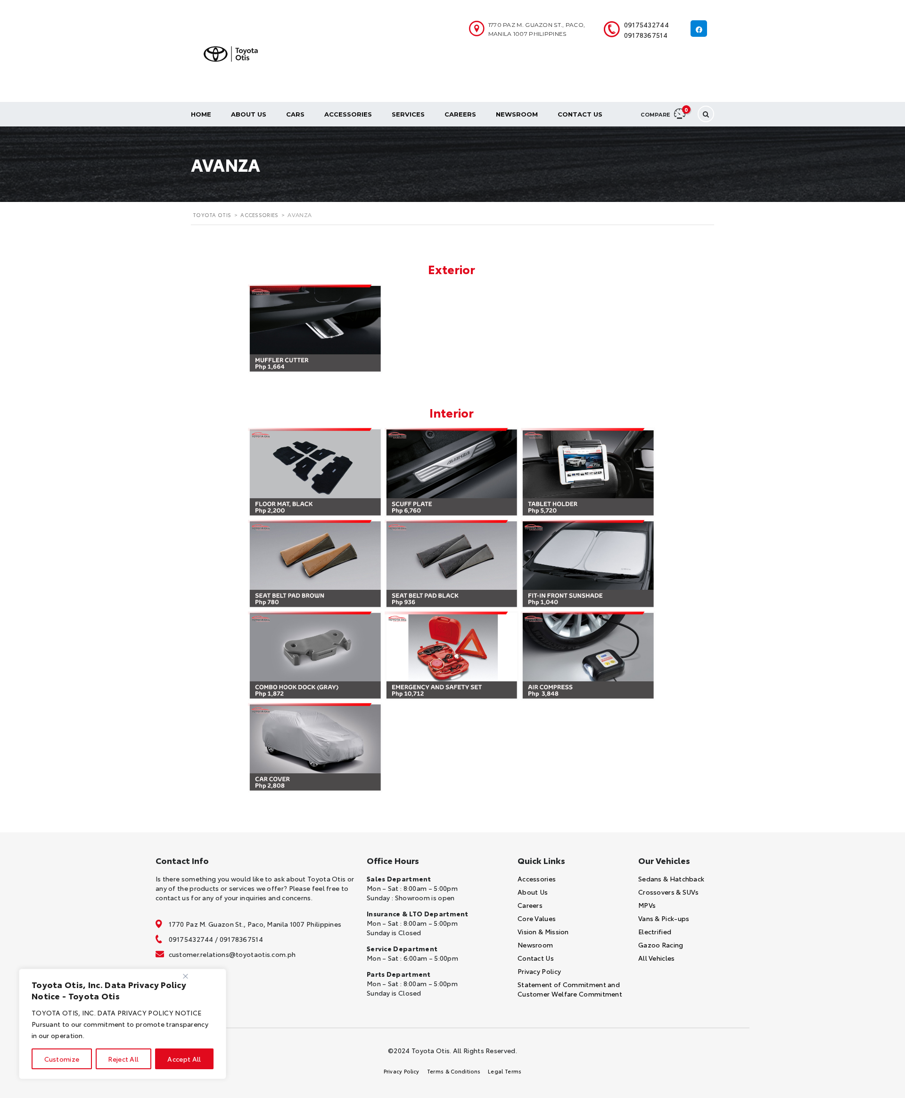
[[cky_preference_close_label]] (185, 976)
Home (201, 114)
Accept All (184, 1059)
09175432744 (646, 24)
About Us (248, 114)
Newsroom (517, 114)
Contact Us (580, 114)
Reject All (123, 1059)
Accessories (348, 114)
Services (408, 114)
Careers (460, 114)
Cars (295, 114)
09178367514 (645, 35)
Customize (62, 1059)
